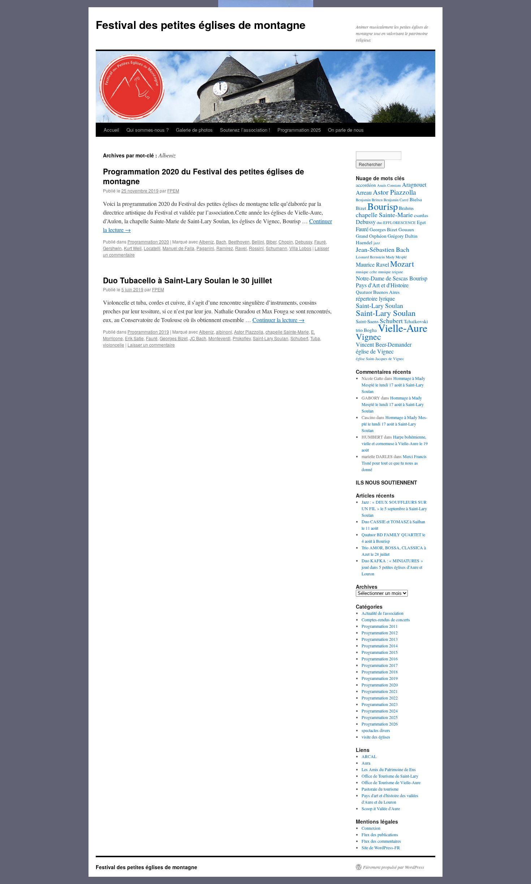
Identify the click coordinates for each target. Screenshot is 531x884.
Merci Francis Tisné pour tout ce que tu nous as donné (394, 462)
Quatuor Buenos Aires (378, 292)
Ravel (241, 248)
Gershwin (112, 248)
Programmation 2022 (380, 698)
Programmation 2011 (380, 626)
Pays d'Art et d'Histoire (382, 285)
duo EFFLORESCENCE (396, 222)
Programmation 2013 (380, 639)
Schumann (276, 248)
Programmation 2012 (380, 632)
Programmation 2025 (299, 129)
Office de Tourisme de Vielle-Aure (391, 782)
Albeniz (206, 241)
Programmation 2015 (380, 652)
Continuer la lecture (278, 319)
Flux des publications (380, 834)
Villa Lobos (300, 248)
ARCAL (369, 756)
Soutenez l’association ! (245, 129)
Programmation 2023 (380, 704)
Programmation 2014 (380, 645)
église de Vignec (375, 351)
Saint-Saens (367, 321)
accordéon (366, 185)
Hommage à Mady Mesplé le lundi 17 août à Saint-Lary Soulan (393, 384)
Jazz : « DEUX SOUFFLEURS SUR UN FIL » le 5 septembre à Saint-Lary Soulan (394, 508)
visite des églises (376, 737)
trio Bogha (366, 330)
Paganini (205, 248)
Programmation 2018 (380, 671)
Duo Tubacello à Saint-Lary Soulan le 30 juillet (187, 280)
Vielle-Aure (402, 328)
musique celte (366, 271)
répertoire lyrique (375, 298)
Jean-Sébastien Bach (382, 249)
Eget (421, 222)
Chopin (286, 241)
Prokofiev (242, 338)
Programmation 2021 (380, 691)
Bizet (361, 208)
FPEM (173, 190)
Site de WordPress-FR (381, 847)
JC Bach (198, 338)
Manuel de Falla (178, 248)
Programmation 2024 (380, 711)
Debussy (303, 241)
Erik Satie (134, 338)
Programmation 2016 (380, 658)
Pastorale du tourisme (380, 789)
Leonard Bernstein (370, 256)
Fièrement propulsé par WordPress (393, 867)
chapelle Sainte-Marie (287, 332)
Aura (366, 763)
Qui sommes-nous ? (147, 129)
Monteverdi (219, 338)
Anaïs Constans (389, 185)
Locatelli (152, 248)
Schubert (299, 338)
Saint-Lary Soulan (270, 338)
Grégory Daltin (403, 236)
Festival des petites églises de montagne (201, 24)
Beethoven (239, 241)
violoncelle (113, 345)
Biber (271, 241)
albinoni (224, 332)
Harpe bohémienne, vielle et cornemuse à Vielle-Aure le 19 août (395, 443)
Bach (221, 241)
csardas (421, 215)
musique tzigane (390, 271)
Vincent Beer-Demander (383, 344)
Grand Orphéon (371, 236)
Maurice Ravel (372, 264)
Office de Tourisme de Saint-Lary (390, 776)
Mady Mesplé (396, 256)
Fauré (320, 241)
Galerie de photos (194, 129)
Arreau (364, 192)
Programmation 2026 (380, 724)
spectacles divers (376, 730)
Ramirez (224, 248)
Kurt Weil (133, 248)
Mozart (402, 263)
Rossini (256, 248)
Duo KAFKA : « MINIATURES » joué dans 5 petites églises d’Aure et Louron (392, 567)
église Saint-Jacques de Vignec (380, 358)
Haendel (364, 242)
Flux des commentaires (381, 841)
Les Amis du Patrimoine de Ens (389, 769)
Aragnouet (414, 184)
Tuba (315, 338)
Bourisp (382, 206)
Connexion (371, 828)
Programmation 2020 (148, 241)
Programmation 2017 (380, 665)
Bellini (258, 241)
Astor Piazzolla (248, 332)
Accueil (111, 129)
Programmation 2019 (148, 332)
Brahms (406, 208)
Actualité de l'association (382, 613)
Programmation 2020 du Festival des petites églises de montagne (203, 176)
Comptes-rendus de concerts (386, 619)
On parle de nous (346, 129)
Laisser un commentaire (151, 345)
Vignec (368, 336)
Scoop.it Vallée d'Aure (381, 808)
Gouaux (406, 229)
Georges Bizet (173, 338)
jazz (377, 242)
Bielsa (416, 199)
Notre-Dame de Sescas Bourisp (391, 278)
